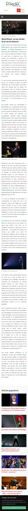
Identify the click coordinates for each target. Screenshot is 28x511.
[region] (14, 503)
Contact (23, 12)
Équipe (22, 9)
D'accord (14, 507)
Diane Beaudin (12, 36)
